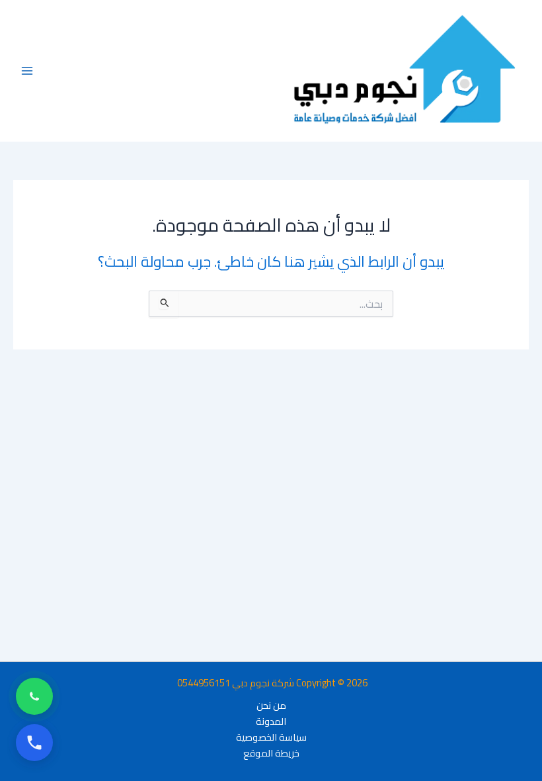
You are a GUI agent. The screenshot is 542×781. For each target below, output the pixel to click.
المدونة (271, 721)
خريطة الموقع (271, 753)
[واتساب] (34, 696)
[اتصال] (34, 742)
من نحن (271, 705)
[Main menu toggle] (27, 71)
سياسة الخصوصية (271, 737)
